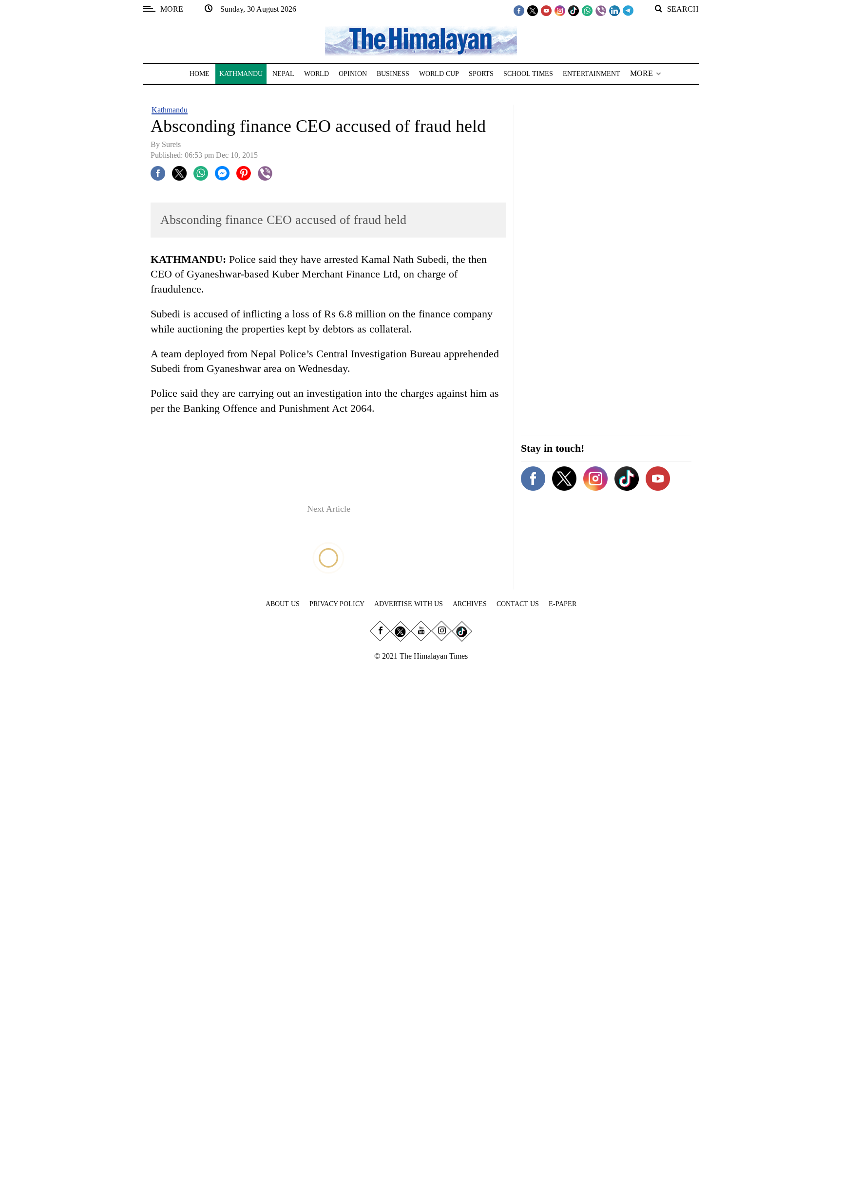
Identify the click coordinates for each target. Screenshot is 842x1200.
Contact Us (518, 604)
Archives (470, 604)
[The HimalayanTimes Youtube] (546, 10)
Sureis (171, 144)
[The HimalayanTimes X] (532, 10)
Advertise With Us (408, 604)
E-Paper (562, 604)
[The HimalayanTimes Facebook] (519, 10)
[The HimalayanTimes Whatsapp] (587, 10)
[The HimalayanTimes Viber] (600, 10)
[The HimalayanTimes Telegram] (628, 10)
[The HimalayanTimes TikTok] (573, 10)
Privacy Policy (336, 604)
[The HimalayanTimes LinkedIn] (614, 10)
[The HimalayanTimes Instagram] (560, 10)
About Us (283, 604)
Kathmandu (170, 110)
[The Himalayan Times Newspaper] (421, 40)
